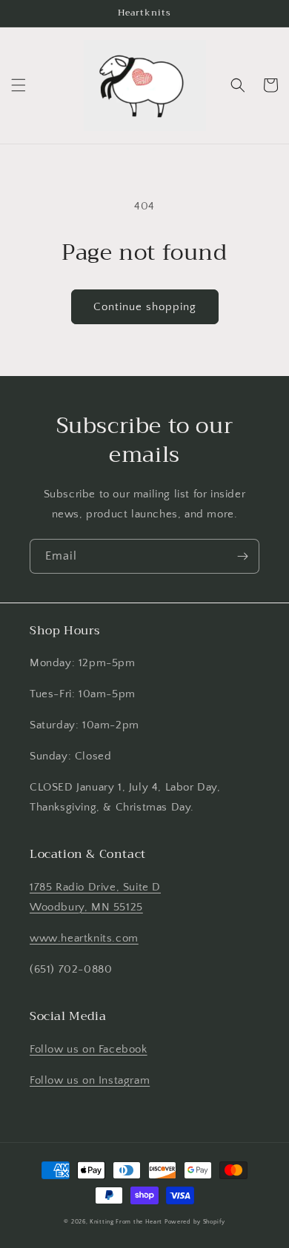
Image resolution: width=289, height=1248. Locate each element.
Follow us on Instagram (90, 1080)
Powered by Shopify (195, 1221)
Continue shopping (144, 307)
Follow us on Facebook (88, 1049)
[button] (18, 85)
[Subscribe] (242, 556)
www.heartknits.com (84, 938)
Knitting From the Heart (126, 1221)
